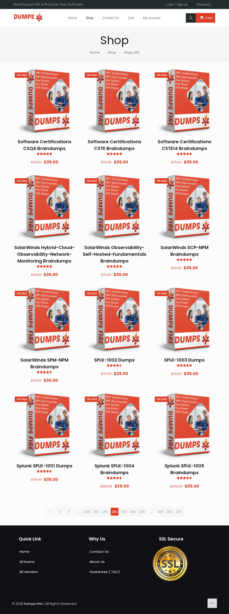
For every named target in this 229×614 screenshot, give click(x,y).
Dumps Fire (33, 603)
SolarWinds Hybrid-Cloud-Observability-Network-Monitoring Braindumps (44, 254)
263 (124, 511)
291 (178, 511)
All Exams (26, 561)
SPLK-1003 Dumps (184, 360)
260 (96, 511)
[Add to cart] (71, 75)
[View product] (71, 85)
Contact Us (99, 551)
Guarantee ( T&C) (104, 571)
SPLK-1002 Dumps (114, 360)
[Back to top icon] (212, 603)
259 (87, 511)
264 (133, 511)
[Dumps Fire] (28, 20)
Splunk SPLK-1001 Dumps (44, 466)
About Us (97, 561)
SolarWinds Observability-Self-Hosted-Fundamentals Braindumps (114, 254)
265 (142, 511)
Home (95, 52)
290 (169, 511)
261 (105, 511)
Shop (112, 52)
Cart (209, 17)
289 (160, 511)
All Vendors (28, 571)
